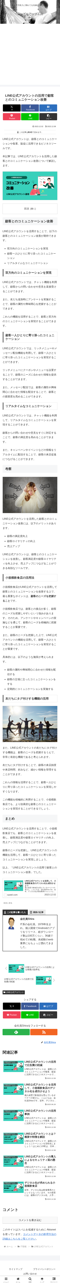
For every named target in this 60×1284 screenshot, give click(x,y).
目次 (26, 208)
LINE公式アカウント (15, 992)
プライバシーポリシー (44, 1269)
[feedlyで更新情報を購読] (16, 1032)
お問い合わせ (30, 1273)
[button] (48, 116)
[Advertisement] (30, 55)
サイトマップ (15, 1269)
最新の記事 (38, 912)
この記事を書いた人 (16, 912)
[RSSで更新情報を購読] (43, 1032)
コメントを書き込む (30, 1220)
